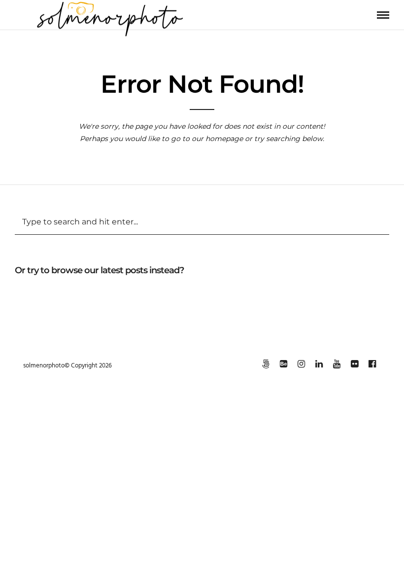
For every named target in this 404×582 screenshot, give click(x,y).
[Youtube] (336, 364)
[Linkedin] (319, 364)
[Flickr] (354, 364)
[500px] (265, 364)
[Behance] (283, 364)
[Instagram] (301, 364)
